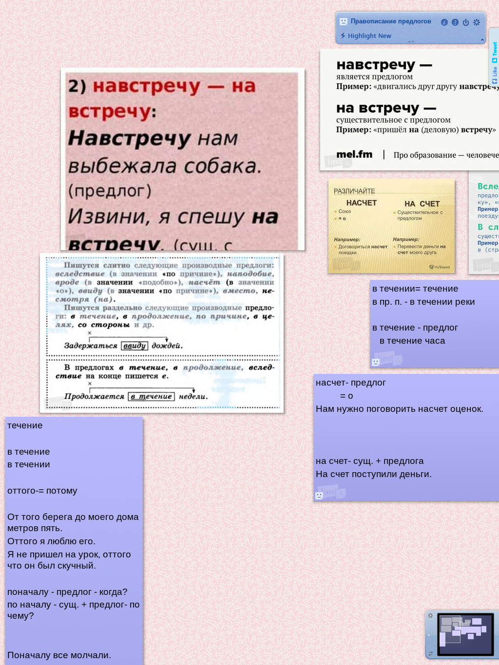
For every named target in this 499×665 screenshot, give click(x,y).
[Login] (466, 22)
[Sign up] (476, 22)
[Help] (455, 22)
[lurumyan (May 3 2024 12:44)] (376, 362)
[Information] (444, 22)
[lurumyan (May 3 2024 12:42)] (319, 495)
